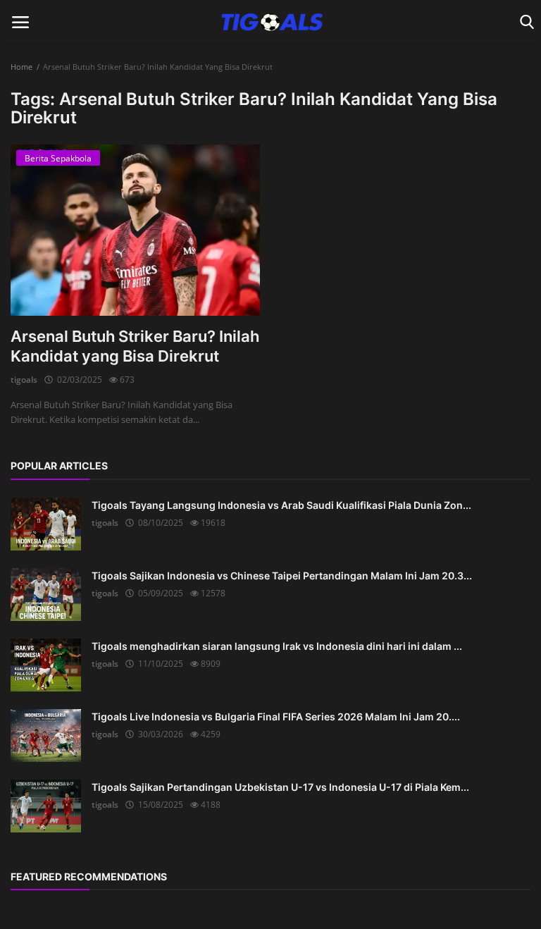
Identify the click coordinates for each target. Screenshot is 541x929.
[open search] (524, 22)
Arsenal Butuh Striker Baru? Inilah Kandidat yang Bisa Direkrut (135, 346)
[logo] (270, 21)
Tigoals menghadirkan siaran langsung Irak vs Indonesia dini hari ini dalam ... (277, 646)
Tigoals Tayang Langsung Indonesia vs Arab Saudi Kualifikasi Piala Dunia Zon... (281, 505)
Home (21, 66)
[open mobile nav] (20, 22)
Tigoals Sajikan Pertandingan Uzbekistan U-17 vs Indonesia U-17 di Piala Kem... (280, 787)
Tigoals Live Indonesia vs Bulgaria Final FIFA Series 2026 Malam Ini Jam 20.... (276, 716)
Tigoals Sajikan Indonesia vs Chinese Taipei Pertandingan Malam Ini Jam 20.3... (282, 576)
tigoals (24, 380)
